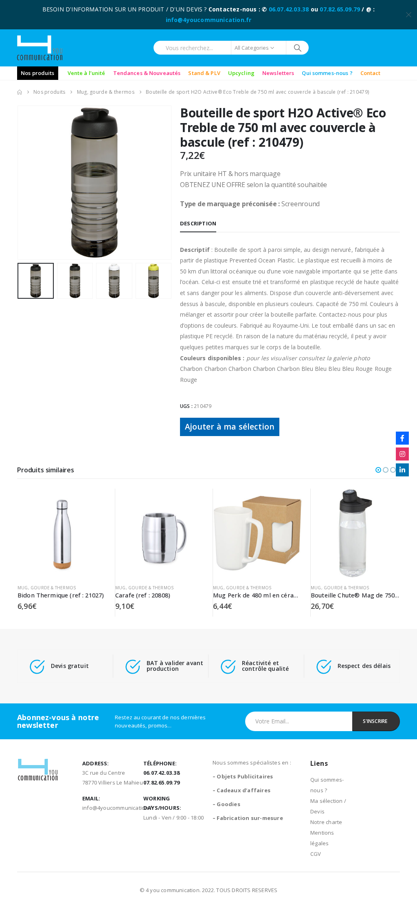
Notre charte (326, 822)
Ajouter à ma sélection (229, 426)
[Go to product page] (62, 533)
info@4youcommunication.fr (209, 20)
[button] (19, 182)
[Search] (297, 48)
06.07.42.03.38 (289, 9)
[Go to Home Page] (19, 92)
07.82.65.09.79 (340, 9)
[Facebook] (402, 438)
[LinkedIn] (402, 469)
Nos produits (38, 73)
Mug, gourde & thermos (47, 588)
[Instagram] (402, 454)
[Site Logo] (39, 47)
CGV (315, 853)
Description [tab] (198, 223)
